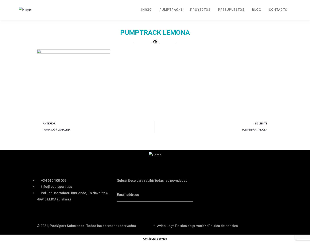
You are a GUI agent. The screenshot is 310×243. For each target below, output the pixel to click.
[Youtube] (156, 211)
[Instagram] (168, 211)
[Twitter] (122, 211)
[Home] (25, 10)
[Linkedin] (145, 211)
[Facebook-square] (133, 211)
